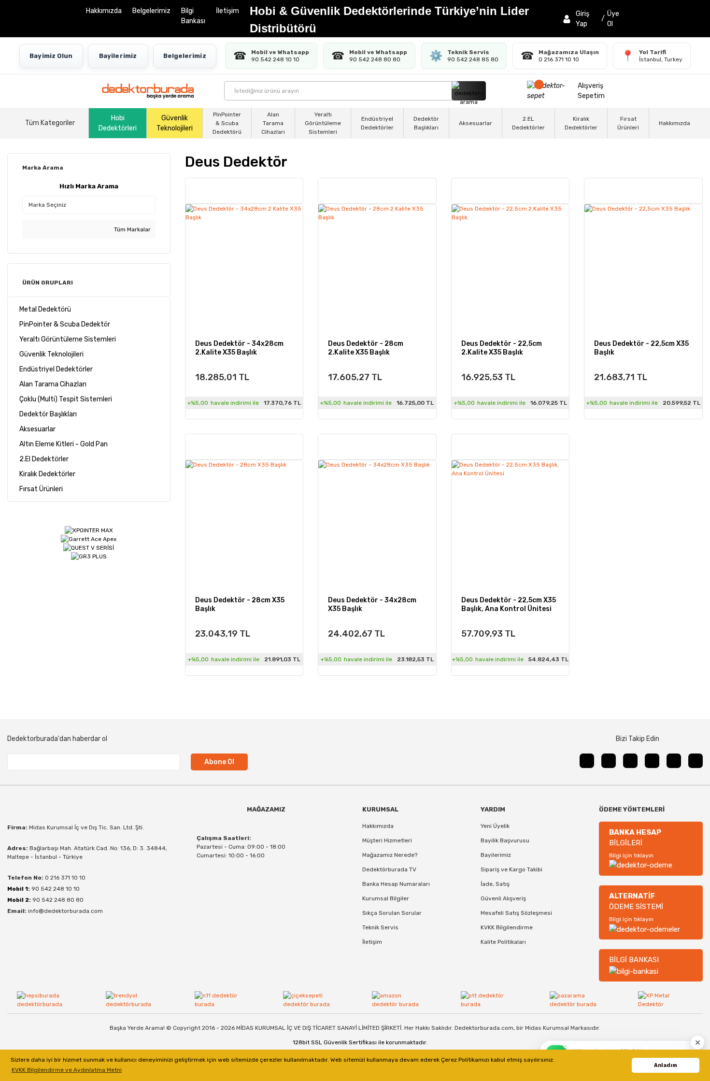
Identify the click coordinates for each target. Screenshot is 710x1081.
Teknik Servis (380, 927)
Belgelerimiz (151, 11)
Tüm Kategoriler (50, 123)
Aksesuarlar (475, 123)
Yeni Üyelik (495, 826)
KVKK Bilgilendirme (507, 927)
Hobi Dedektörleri (118, 123)
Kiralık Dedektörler (581, 123)
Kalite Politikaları (503, 942)
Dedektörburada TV (389, 869)
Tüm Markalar (132, 229)
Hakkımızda (104, 11)
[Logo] (148, 91)
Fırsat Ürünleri (628, 123)
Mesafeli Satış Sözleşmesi (516, 913)
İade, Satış (495, 884)
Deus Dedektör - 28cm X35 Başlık (239, 604)
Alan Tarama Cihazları (273, 123)
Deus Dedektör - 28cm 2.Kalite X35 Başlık (365, 348)
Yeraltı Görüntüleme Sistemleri (323, 123)
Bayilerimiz (118, 55)
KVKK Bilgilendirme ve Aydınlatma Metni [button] (67, 1070)
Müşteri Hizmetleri (387, 840)
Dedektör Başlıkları (426, 123)
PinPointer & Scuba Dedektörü (227, 123)
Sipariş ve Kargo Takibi (511, 869)
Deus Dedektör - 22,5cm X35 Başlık (641, 348)
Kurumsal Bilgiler (385, 898)
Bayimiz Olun (50, 55)
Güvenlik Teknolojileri (174, 123)
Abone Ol (219, 762)
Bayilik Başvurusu (505, 840)
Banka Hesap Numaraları (396, 884)
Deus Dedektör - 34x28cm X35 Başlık (372, 604)
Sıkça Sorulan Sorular (392, 913)
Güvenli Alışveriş (503, 898)
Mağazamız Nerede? (389, 855)
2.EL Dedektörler (528, 123)
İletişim (227, 11)
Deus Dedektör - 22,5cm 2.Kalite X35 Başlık (501, 348)
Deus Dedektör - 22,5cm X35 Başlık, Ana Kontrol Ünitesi (508, 604)
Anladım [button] (665, 1065)
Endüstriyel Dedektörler (377, 123)
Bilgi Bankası (193, 16)
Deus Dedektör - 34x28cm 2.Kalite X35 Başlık (239, 348)
